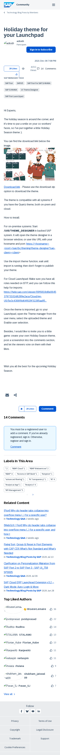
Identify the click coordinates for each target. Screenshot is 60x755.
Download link (12, 187)
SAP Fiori (9, 83)
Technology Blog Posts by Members (22, 12)
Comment (15, 446)
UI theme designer (29, 90)
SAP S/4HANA (11, 90)
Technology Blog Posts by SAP (23, 557)
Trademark (15, 738)
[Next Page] (32, 494)
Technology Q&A (15, 519)
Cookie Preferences (14, 747)
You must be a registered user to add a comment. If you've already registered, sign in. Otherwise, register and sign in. (29, 435)
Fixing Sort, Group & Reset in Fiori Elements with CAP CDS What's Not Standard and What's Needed (30, 549)
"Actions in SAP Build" (26, 474)
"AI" (51, 479)
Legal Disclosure (45, 730)
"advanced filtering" (14, 479)
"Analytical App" (12, 485)
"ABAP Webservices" (38, 468)
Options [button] (28, 55)
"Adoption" (46, 474)
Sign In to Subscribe (41, 49)
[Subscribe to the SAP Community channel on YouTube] (33, 711)
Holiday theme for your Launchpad (26, 32)
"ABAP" (8, 474)
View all (8, 694)
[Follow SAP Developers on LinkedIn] (38, 711)
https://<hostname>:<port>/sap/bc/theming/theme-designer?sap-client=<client (29, 248)
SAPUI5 (20, 83)
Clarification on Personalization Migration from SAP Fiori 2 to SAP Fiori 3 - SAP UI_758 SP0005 (29, 568)
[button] (16, 74)
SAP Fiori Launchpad (14, 96)
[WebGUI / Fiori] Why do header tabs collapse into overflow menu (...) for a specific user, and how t (30, 529)
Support (45, 738)
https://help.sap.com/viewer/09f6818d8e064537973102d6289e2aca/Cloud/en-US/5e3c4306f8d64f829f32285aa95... (30, 296)
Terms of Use (45, 721)
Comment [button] (47, 408)
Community (22, 4)
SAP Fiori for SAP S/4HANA (38, 83)
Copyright (15, 730)
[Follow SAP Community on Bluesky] (27, 711)
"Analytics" (29, 485)
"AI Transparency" (36, 479)
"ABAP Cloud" (17, 468)
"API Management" (13, 490)
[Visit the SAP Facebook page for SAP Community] (21, 711)
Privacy (15, 721)
